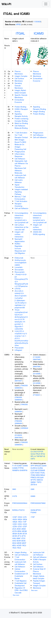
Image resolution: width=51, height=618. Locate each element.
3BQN (14, 533)
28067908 (18, 437)
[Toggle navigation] (45, 4)
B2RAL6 (15, 510)
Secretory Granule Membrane (19, 85)
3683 (14, 489)
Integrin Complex (21, 76)
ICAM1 (19, 465)
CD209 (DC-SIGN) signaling (39, 233)
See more (16, 595)
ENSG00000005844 (19, 503)
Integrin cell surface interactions (19, 234)
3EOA (24, 533)
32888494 (18, 387)
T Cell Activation (21, 201)
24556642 (24, 428)
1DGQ (19, 517)
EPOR (40, 451)
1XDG (19, 524)
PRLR (38, 454)
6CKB (19, 545)
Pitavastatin (19, 347)
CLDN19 (34, 468)
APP (32, 465)
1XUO (24, 524)
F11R (14, 465)
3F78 (24, 536)
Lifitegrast (18, 350)
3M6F (18, 538)
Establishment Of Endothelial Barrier (21, 576)
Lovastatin (18, 267)
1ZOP (24, 526)
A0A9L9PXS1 (36, 510)
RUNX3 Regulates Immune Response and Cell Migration (20, 248)
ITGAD (37, 472)
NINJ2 (42, 475)
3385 (32, 489)
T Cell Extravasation (20, 558)
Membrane (19, 81)
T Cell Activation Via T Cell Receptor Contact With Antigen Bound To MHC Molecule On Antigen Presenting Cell (21, 140)
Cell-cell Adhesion (21, 208)
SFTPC (33, 480)
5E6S (23, 540)
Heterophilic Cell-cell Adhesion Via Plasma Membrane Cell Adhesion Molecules (21, 167)
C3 (32, 451)
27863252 (24, 385)
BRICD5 (38, 465)
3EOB (14, 536)
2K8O (19, 529)
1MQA (14, 521)
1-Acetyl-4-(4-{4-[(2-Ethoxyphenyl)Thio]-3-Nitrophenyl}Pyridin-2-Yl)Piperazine (21, 280)
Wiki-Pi (6, 4)
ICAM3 (39, 33)
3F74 (19, 536)
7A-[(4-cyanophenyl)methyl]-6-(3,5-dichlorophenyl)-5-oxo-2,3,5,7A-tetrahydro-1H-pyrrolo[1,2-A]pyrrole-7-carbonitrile (21, 319)
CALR (35, 451)
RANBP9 (15, 470)
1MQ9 (24, 519)
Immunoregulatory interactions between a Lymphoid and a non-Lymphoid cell (21, 218)
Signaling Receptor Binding (39, 107)
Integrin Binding (39, 111)
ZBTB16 (34, 484)
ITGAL (20, 33)
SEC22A (40, 477)
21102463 (36, 357)
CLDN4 (40, 468)
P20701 (22, 510)
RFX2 (43, 454)
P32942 (33, 512)
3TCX (23, 538)
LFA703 (17, 288)
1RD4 (20, 521)
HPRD (18, 24)
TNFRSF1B (40, 456)
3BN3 (19, 531)
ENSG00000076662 (38, 503)
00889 (33, 496)
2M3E (23, 529)
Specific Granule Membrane (21, 96)
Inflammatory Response (20, 155)
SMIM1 (33, 482)
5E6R (19, 540)
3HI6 (14, 538)
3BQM (24, 531)
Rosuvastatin (20, 272)
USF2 (33, 458)
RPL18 (33, 456)
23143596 (36, 373)
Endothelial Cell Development (20, 584)
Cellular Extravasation (20, 570)
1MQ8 (19, 519)
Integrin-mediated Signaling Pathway (21, 191)
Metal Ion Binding (21, 123)
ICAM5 (15, 468)
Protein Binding (20, 106)
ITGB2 (33, 475)
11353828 (37, 21)
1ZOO (19, 526)
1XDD (14, 524)
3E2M (19, 533)
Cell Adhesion (20, 158)
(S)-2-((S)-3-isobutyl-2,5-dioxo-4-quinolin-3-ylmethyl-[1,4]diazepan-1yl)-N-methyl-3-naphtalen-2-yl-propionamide (21, 299)
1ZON (14, 526)
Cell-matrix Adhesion (19, 181)
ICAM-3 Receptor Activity (21, 110)
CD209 (43, 465)
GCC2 (33, 454)
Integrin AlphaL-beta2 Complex (20, 91)
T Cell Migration (21, 580)
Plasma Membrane (19, 72)
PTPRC (21, 468)
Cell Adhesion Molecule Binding (21, 126)
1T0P (24, 521)
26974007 (18, 380)
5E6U (14, 543)
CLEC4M (34, 470)
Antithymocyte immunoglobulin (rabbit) (20, 262)
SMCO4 (40, 480)
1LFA (25, 517)
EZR (32, 472)
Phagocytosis (20, 151)
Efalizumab (19, 257)
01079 (14, 496)
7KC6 (19, 547)
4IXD (14, 540)
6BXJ (14, 545)
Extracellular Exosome (19, 100)
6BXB (19, 543)
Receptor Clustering (18, 204)
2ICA (14, 529)
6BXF (24, 543)
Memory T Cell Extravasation (20, 197)
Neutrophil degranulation (20, 240)
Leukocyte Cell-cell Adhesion (20, 176)
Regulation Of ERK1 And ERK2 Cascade (21, 590)
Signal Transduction (19, 185)
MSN (38, 475)
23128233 (18, 435)
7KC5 (14, 547)
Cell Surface (19, 78)
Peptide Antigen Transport (39, 581)
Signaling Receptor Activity (21, 115)
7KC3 (24, 545)
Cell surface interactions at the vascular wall (21, 227)
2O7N (14, 531)
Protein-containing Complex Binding (21, 119)
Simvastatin (19, 269)
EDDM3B (41, 470)
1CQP (14, 517)
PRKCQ (33, 477)
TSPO (39, 482)
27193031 (36, 395)
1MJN (14, 519)
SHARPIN (23, 470)
